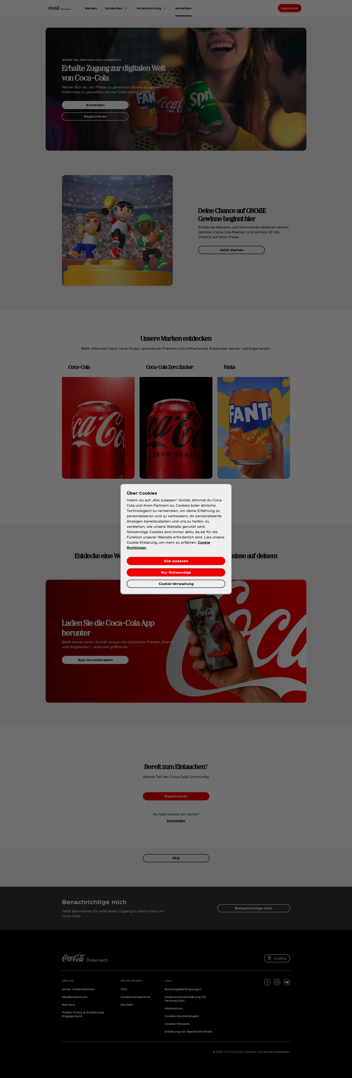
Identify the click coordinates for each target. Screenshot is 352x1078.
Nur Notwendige (176, 572)
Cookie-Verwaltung (176, 584)
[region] (176, 539)
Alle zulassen (176, 561)
